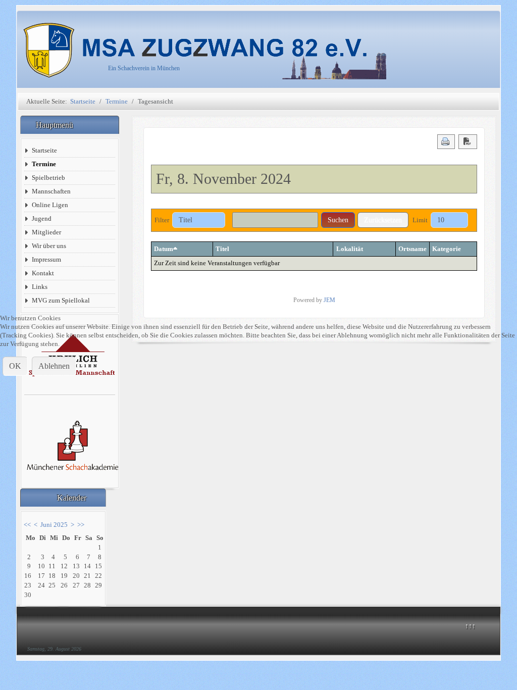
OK (15, 366)
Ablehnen (54, 366)
